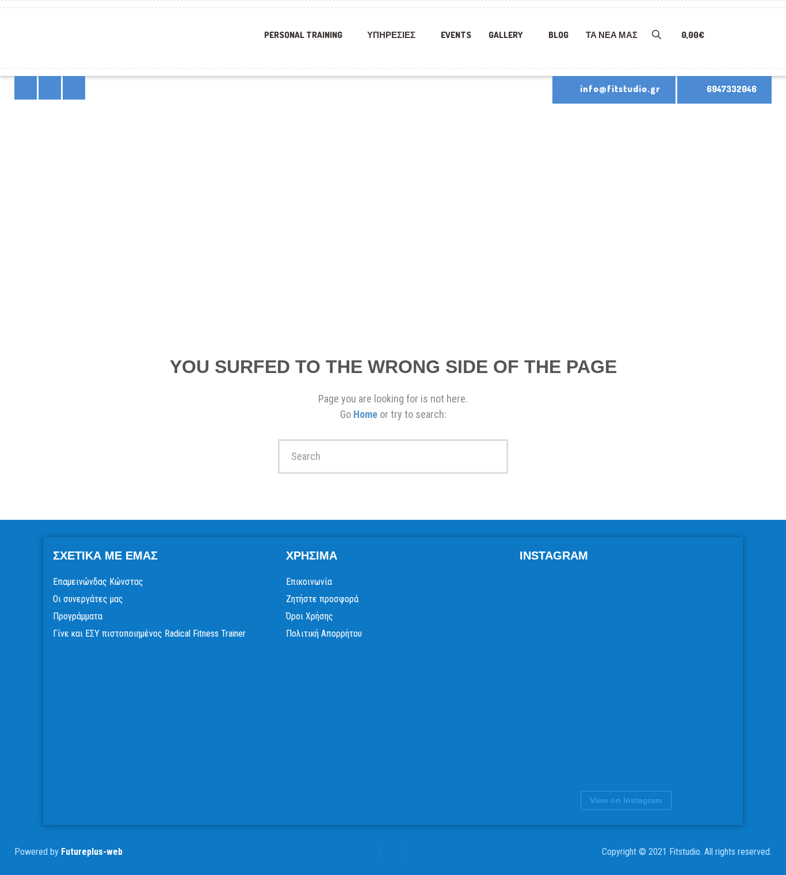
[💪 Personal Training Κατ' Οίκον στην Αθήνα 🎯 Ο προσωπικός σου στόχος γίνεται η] (646, 747)
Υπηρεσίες (391, 34)
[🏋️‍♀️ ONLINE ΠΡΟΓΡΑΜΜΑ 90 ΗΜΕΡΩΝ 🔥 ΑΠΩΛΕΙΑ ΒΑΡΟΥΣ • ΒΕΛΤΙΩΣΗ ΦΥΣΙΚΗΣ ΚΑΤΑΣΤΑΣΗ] (577, 609)
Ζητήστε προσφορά (322, 599)
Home (366, 414)
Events (456, 34)
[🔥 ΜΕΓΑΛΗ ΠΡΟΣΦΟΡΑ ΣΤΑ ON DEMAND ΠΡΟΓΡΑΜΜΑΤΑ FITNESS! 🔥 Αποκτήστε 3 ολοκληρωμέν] (646, 609)
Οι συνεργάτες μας (88, 599)
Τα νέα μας (612, 34)
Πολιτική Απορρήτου (324, 633)
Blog (558, 34)
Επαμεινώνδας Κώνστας (98, 581)
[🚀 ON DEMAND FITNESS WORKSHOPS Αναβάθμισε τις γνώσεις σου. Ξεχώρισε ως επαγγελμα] (646, 678)
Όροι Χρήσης (309, 616)
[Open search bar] (652, 40)
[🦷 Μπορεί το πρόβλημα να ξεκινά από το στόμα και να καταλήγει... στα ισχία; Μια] (577, 747)
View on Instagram (626, 800)
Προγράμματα (77, 616)
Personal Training (303, 34)
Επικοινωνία (309, 581)
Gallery (506, 34)
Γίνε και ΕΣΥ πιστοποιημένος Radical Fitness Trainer (149, 633)
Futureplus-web (92, 851)
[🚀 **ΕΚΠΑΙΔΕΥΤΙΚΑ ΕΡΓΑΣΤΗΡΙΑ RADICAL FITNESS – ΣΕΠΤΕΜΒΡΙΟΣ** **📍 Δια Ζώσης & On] (577, 678)
